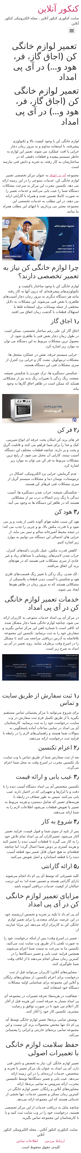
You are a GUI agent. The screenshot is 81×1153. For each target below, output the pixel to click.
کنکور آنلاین (58, 8)
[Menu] (72, 30)
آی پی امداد (57, 175)
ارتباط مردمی (54, 1141)
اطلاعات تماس (27, 1141)
